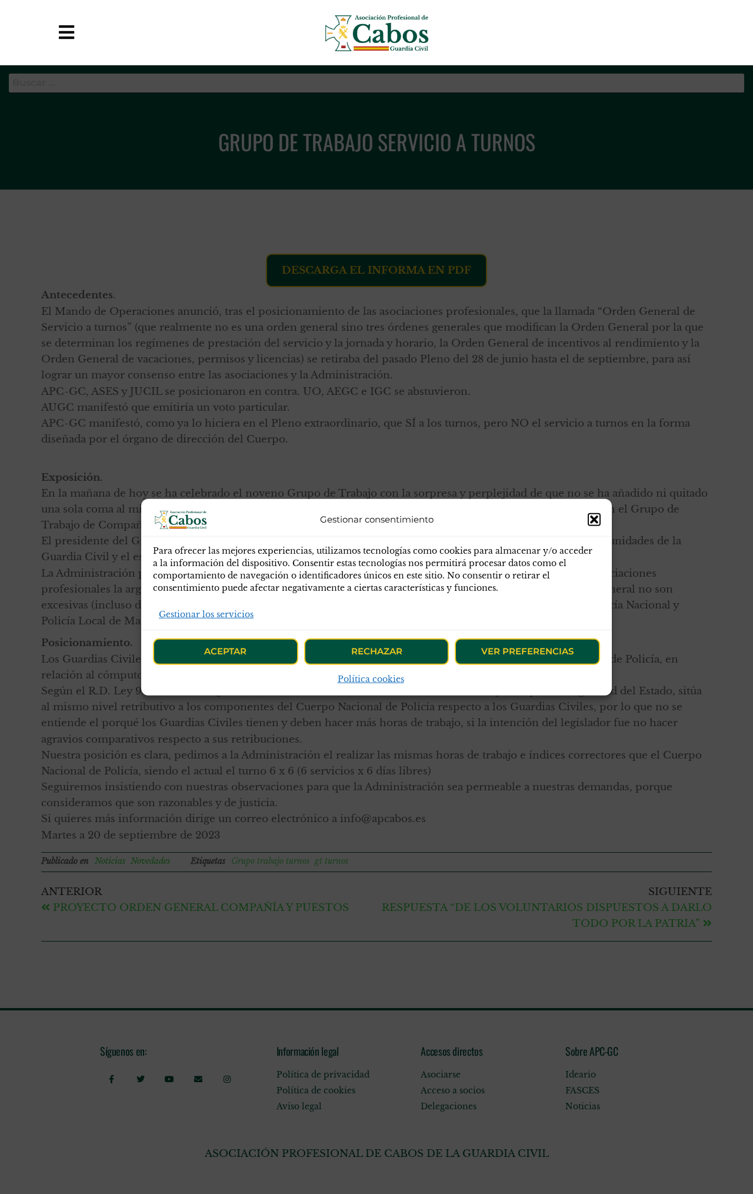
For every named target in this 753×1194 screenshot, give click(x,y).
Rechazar (376, 651)
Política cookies (371, 679)
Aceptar (225, 651)
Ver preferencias (527, 651)
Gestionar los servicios (206, 613)
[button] (594, 519)
